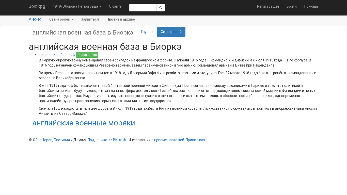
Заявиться (90, 19)
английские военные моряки (83, 122)
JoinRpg (37, 6)
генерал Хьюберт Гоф (57, 55)
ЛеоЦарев (43, 140)
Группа (147, 32)
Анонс (35, 19)
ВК (115, 140)
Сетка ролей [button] (60, 19)
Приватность (197, 140)
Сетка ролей (171, 32)
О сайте (115, 6)
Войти (292, 6)
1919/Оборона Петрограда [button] (76, 6)
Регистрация (268, 6)
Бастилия (62, 140)
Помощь (311, 6)
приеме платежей (169, 140)
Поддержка (97, 140)
